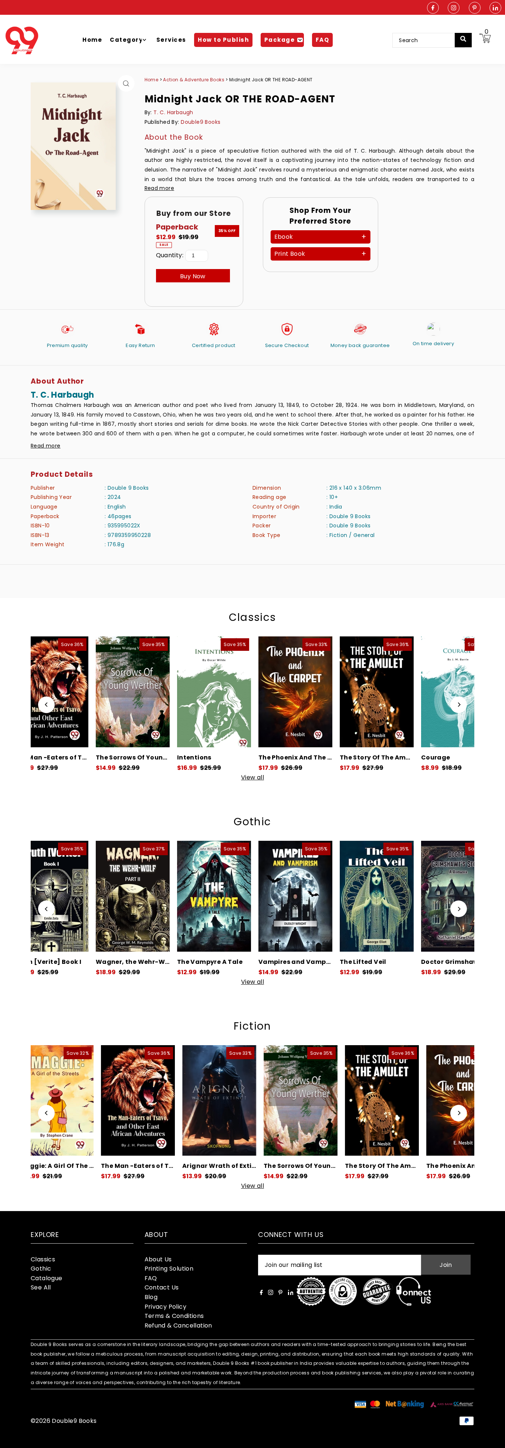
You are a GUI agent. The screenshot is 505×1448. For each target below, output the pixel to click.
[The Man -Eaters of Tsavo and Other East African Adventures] (72, 1100)
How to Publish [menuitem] (223, 40)
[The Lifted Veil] (316, 896)
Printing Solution (169, 1268)
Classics (252, 617)
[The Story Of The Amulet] (316, 691)
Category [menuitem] (126, 40)
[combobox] (428, 40)
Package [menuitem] (279, 40)
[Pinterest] (474, 8)
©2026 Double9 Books (64, 1421)
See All (41, 1287)
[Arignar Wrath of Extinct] (153, 1100)
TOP (492, 1438)
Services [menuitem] (171, 40)
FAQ (151, 1278)
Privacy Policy (166, 1306)
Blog (151, 1297)
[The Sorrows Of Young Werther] (72, 691)
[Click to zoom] (126, 83)
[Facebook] (432, 8)
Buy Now (193, 276)
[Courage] (397, 691)
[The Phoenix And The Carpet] (234, 691)
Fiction (252, 1026)
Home (152, 80)
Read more (159, 188)
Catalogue (46, 1278)
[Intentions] (153, 691)
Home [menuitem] (92, 40)
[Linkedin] (495, 8)
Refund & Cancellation (178, 1325)
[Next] (458, 704)
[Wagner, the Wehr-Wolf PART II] (72, 896)
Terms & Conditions (174, 1316)
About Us (158, 1259)
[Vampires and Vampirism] (234, 896)
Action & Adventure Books (194, 80)
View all (252, 778)
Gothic (252, 822)
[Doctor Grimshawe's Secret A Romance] (397, 896)
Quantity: (170, 255)
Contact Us (162, 1287)
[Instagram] (453, 8)
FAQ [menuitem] (322, 40)
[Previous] (46, 704)
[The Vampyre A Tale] (153, 896)
